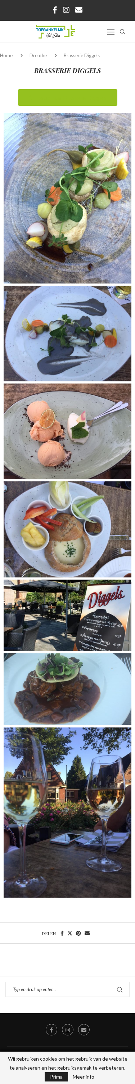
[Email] (78, 9)
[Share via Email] (87, 933)
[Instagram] (66, 9)
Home (7, 55)
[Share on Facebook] (62, 933)
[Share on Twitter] (69, 933)
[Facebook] (55, 9)
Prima (56, 1077)
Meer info (83, 1076)
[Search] (122, 31)
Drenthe (38, 55)
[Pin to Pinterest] (78, 933)
